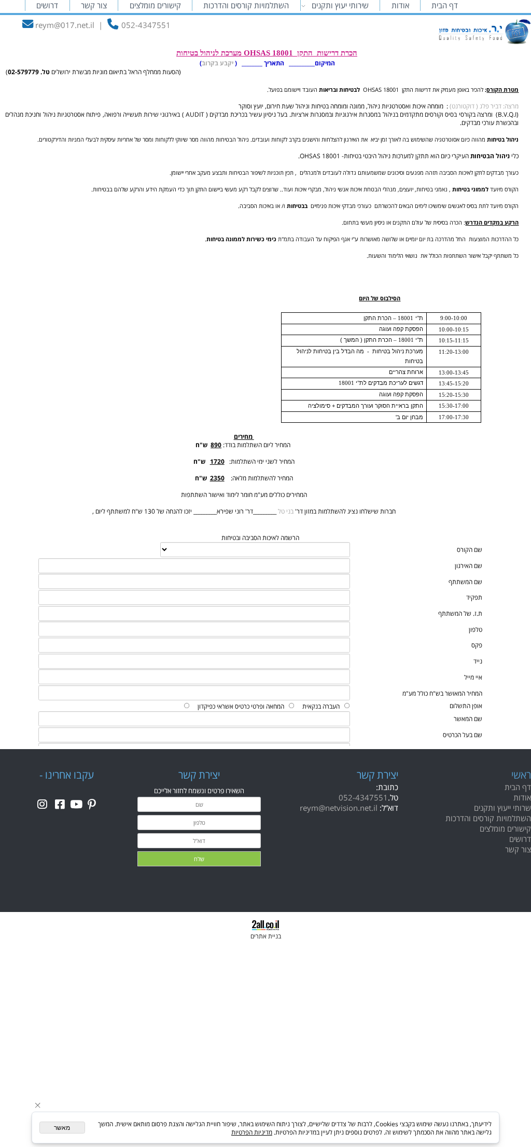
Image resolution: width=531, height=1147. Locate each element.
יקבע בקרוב (217, 63)
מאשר (62, 1127)
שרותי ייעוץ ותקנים (502, 808)
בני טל (285, 511)
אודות (400, 5)
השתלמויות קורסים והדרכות (246, 5)
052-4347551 (363, 797)
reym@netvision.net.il (339, 808)
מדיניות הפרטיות (251, 1132)
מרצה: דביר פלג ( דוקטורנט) (483, 106)
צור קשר (94, 5)
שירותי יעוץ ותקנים (340, 5)
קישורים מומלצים (155, 5)
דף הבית (444, 5)
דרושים (47, 5)
